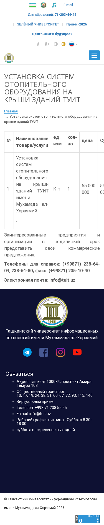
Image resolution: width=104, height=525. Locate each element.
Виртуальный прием (35, 401)
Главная (11, 111)
